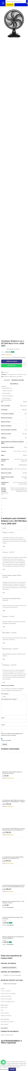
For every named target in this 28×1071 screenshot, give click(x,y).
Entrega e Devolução (6, 1015)
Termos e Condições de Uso (8, 1001)
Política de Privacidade (6, 998)
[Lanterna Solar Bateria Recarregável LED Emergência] (6, 913)
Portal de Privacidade (6, 996)
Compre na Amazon (11, 361)
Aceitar (12, 1069)
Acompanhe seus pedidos (7, 1021)
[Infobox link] (14, 964)
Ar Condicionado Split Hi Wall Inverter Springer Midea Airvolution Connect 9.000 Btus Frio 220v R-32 (13, 830)
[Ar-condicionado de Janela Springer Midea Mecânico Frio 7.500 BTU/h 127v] (14, 846)
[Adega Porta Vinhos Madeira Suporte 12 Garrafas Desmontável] (14, 761)
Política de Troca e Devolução (8, 993)
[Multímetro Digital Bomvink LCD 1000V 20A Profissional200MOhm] (14, 931)
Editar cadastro (4, 1024)
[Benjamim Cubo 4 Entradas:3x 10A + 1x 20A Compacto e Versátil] (11, 897)
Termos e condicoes (6, 990)
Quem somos (4, 1007)
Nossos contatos (5, 1013)
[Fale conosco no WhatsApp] (3, 1062)
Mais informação (4, 1069)
